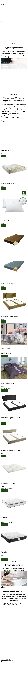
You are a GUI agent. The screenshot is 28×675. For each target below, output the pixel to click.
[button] (4, 604)
